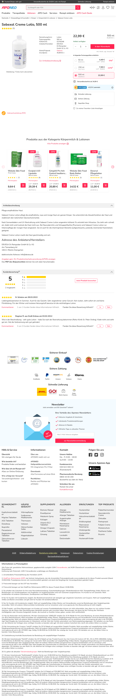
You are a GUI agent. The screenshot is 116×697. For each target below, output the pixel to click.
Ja (100, 307)
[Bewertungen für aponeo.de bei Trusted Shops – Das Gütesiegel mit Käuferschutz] (12, 360)
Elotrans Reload (46, 510)
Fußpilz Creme (104, 525)
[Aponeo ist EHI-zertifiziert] (24, 360)
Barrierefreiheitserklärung (58, 556)
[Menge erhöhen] (86, 46)
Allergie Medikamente (65, 511)
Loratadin (63, 535)
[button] (31, 13)
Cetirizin (63, 529)
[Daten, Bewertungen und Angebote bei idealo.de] (67, 360)
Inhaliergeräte (84, 530)
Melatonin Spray (47, 516)
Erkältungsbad (85, 521)
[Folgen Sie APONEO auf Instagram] (102, 454)
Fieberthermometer (106, 510)
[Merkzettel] (108, 7)
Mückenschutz (104, 528)
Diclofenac (6, 524)
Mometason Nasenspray (64, 524)
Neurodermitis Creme (104, 514)
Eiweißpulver (45, 513)
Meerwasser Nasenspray (84, 526)
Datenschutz (78, 553)
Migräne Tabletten (9, 517)
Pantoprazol (103, 521)
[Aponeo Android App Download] (95, 473)
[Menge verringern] (75, 46)
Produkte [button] (6, 13)
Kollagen (43, 519)
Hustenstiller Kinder (84, 534)
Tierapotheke (18, 13)
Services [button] (53, 13)
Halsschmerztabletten (87, 517)
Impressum (65, 553)
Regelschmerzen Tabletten (8, 534)
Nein (108, 307)
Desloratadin (65, 538)
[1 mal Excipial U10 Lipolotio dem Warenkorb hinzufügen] (43, 185)
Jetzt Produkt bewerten (86, 280)
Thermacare (26, 520)
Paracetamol (7, 530)
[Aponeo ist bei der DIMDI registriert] (35, 360)
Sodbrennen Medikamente (26, 516)
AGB (14, 553)
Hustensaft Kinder (86, 538)
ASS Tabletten (7, 520)
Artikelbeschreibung (11, 205)
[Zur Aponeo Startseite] (9, 7)
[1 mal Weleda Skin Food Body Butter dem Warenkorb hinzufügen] (84, 185)
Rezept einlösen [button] (67, 13)
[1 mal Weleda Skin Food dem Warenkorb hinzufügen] (23, 185)
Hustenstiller (84, 510)
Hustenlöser (84, 513)
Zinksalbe (102, 518)
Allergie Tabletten (67, 515)
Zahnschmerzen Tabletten (8, 539)
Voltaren (24, 524)
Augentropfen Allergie (65, 519)
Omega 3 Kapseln (47, 528)
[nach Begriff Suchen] (77, 7)
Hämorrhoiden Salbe (27, 528)
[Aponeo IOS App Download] (95, 468)
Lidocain (24, 538)
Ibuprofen (5, 527)
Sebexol (59, 51)
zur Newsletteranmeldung (75, 440)
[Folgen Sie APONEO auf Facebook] (90, 454)
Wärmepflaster (27, 512)
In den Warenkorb (102, 46)
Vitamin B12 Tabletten (45, 524)
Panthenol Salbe (105, 531)
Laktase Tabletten (47, 531)
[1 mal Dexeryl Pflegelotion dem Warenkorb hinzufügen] (105, 185)
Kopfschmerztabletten (10, 513)
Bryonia (101, 534)
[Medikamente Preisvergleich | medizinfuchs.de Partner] (78, 360)
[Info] (112, 87)
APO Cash (42, 13)
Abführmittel (26, 532)
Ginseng (43, 534)
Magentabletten (27, 535)
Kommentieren (8, 307)
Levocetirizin (65, 532)
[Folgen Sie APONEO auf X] (96, 454)
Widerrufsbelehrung (27, 553)
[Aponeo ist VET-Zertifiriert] (46, 360)
